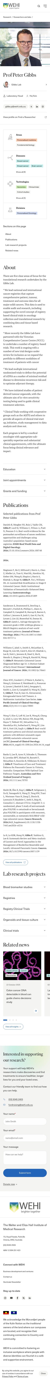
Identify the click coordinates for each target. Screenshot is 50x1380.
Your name (9, 1113)
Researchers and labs (22, 17)
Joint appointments (14, 480)
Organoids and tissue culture (20, 920)
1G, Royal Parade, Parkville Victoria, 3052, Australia (14, 1238)
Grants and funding (15, 491)
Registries (9, 898)
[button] (45, 6)
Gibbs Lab (16, 84)
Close (43, 1373)
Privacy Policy (7, 1376)
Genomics (21, 187)
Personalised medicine (26, 140)
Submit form (25, 1172)
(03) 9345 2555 (9, 1245)
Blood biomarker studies (17, 887)
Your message (10, 1146)
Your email (9, 1130)
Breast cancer (23, 166)
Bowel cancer (22, 161)
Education (9, 469)
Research (7, 17)
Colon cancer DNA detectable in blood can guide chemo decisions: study (18, 996)
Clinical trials (11, 930)
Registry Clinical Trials (16, 909)
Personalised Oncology (26, 213)
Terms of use (22, 1376)
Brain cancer (37, 166)
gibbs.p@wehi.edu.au (15, 106)
